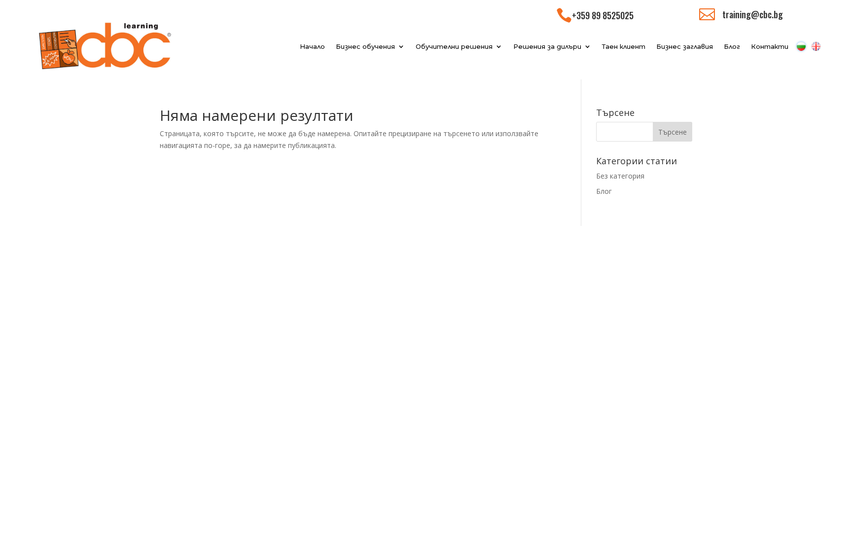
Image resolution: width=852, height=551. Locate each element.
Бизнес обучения (365, 46)
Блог (732, 46)
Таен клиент (623, 46)
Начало (312, 46)
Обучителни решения (454, 46)
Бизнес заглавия (684, 46)
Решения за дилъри (547, 46)
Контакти (769, 46)
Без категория (620, 176)
